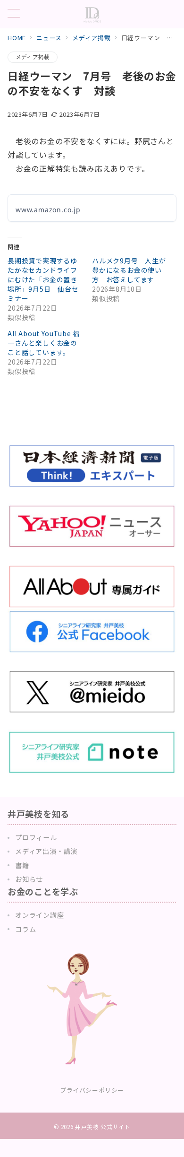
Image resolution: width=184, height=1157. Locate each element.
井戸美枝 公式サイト (102, 1127)
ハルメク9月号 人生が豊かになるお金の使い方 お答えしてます (129, 270)
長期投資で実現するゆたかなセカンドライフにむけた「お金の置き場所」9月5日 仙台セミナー (43, 279)
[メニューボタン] (14, 14)
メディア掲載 (33, 57)
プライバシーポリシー (92, 1090)
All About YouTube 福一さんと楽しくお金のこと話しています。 (44, 343)
